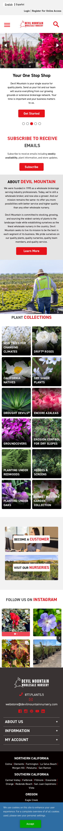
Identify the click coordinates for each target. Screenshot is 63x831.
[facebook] (20, 711)
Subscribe (31, 167)
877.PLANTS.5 (34, 695)
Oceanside (50, 780)
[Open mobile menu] (7, 27)
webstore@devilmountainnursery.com (32, 704)
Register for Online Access (46, 11)
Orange (10, 784)
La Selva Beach (48, 764)
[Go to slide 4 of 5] (35, 123)
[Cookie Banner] (31, 816)
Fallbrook (27, 780)
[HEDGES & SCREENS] (46, 463)
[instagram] (25, 711)
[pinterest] (31, 711)
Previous (5, 45)
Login (27, 11)
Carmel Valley (12, 780)
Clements (19, 764)
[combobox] (8, 4)
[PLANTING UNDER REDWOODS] (16, 463)
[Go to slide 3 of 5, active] (31, 123)
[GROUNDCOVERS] (16, 432)
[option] (20, 4)
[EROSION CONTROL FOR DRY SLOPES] (46, 432)
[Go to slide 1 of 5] (23, 123)
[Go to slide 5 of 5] (39, 123)
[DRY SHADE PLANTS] (46, 371)
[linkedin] (43, 711)
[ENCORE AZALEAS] (46, 402)
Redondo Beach (24, 784)
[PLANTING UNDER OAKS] (16, 494)
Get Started (31, 113)
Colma (8, 764)
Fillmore (38, 780)
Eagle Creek (31, 800)
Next (57, 45)
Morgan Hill (18, 768)
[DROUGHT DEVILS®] (16, 402)
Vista (31, 787)
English (9, 4)
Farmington (32, 764)
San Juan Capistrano (45, 784)
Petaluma (31, 768)
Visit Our (31, 567)
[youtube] (37, 711)
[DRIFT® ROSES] (46, 340)
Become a (31, 539)
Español (20, 4)
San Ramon (45, 768)
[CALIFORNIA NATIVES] (16, 371)
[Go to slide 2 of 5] (27, 123)
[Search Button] (56, 23)
